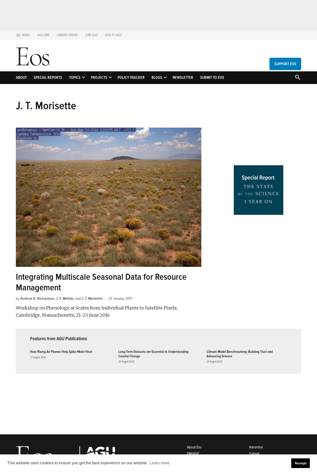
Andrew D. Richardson (37, 298)
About (21, 77)
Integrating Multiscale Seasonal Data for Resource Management (101, 282)
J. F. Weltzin (65, 298)
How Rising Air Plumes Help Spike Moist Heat (61, 352)
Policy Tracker (131, 77)
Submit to (212, 77)
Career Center (67, 35)
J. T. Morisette (92, 298)
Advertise (256, 447)
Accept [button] (301, 463)
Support (285, 63)
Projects (99, 77)
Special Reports (48, 77)
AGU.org (43, 35)
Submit (254, 453)
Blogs (157, 77)
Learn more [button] (160, 463)
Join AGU (91, 35)
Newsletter (183, 77)
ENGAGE (193, 453)
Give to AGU (113, 35)
